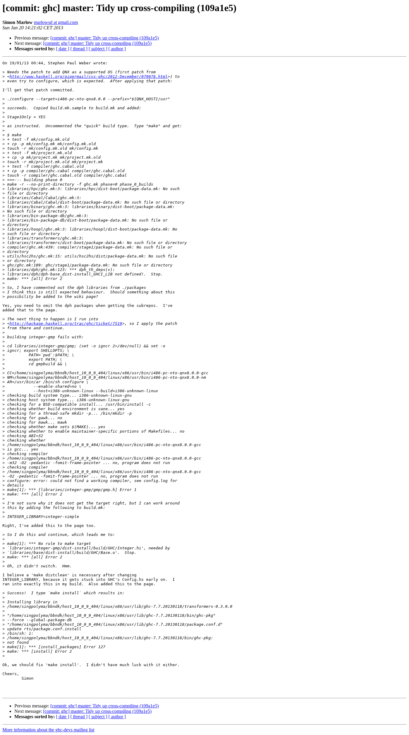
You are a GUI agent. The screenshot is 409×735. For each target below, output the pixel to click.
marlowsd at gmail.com (56, 22)
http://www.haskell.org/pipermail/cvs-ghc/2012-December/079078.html (89, 76)
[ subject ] (98, 48)
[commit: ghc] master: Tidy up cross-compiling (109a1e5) (104, 37)
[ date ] (62, 48)
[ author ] (117, 48)
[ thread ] (78, 48)
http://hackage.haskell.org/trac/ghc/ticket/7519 (66, 323)
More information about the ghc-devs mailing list (48, 729)
